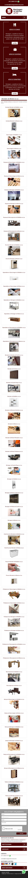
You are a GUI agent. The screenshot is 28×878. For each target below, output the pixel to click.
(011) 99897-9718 (13, 1)
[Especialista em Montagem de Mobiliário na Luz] (14, 305)
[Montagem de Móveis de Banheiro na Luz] (14, 498)
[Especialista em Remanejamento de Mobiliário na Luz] (14, 333)
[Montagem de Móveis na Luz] (14, 526)
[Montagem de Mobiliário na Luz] (14, 484)
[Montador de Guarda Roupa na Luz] (14, 388)
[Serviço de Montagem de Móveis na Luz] (14, 746)
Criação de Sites (18, 873)
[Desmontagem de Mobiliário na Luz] (14, 140)
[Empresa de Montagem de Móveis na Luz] (14, 209)
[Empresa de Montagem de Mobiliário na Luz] (14, 195)
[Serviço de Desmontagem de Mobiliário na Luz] (14, 705)
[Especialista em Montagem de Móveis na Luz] (14, 319)
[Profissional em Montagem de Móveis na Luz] (14, 636)
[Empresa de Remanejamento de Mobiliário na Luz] (14, 223)
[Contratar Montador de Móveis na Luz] (14, 126)
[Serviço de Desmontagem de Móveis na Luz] (14, 718)
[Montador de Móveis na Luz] (14, 429)
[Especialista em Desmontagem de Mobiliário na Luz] (14, 278)
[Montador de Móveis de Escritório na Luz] (14, 415)
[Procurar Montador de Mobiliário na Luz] (14, 567)
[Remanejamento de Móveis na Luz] (14, 691)
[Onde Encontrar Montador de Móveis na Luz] (14, 553)
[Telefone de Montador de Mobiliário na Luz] (14, 787)
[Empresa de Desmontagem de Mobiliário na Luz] (14, 168)
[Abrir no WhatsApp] (18, 1)
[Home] (14, 11)
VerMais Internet (10, 873)
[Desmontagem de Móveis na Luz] (14, 154)
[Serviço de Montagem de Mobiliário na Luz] (14, 732)
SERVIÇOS (5, 849)
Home (2, 101)
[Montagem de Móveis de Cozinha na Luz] (14, 512)
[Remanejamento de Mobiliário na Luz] (14, 677)
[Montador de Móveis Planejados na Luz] (14, 443)
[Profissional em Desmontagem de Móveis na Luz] (14, 608)
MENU (4, 17)
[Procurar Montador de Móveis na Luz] (14, 581)
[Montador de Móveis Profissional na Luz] (14, 457)
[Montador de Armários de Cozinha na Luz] (14, 360)
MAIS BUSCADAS (7, 868)
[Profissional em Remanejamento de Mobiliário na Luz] (14, 650)
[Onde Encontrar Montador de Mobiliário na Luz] (14, 539)
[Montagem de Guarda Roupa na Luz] (14, 471)
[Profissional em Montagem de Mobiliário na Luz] (14, 622)
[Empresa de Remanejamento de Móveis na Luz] (14, 236)
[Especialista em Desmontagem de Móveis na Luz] (14, 292)
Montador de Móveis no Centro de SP (11, 101)
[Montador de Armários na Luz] (14, 374)
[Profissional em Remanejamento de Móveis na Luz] (14, 663)
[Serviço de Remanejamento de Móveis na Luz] (14, 773)
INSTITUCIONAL (7, 844)
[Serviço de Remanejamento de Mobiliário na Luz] (14, 760)
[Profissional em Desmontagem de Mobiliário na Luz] (14, 594)
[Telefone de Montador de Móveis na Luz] (14, 801)
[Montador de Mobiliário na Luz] (14, 402)
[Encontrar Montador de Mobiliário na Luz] (14, 250)
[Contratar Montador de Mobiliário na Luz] (14, 113)
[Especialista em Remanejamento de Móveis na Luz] (14, 347)
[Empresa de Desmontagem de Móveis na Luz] (14, 181)
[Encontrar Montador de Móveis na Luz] (14, 264)
